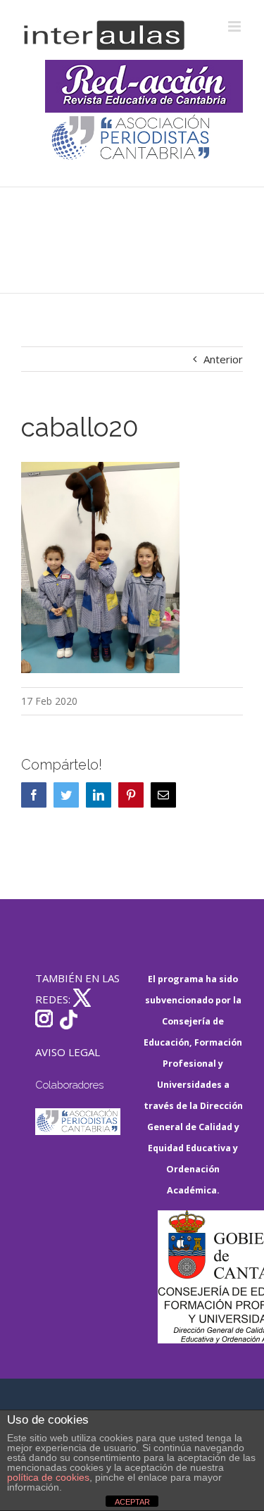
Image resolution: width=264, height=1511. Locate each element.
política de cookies (48, 1477)
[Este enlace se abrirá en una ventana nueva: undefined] (132, 139)
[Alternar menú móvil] (235, 26)
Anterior (223, 359)
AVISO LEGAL (67, 1052)
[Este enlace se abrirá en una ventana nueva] (201, 1276)
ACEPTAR (132, 1502)
